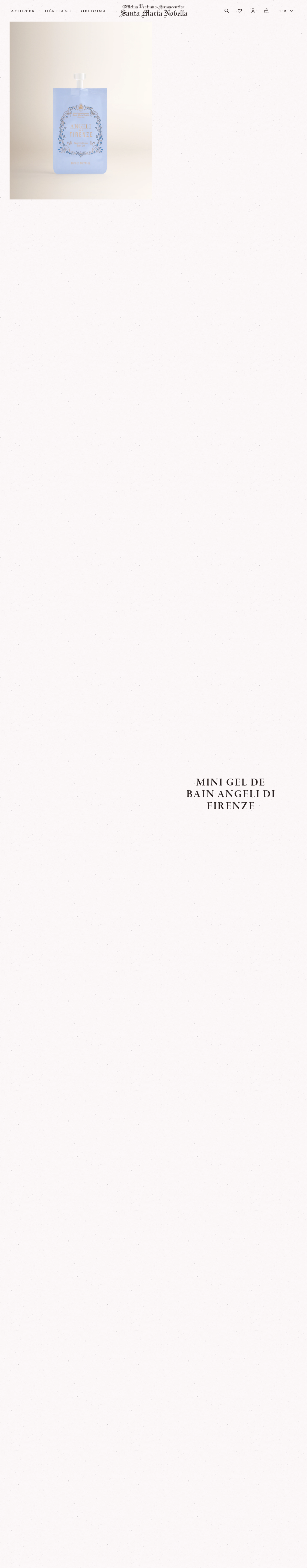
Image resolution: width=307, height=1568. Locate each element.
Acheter (23, 10)
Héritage (58, 10)
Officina (93, 10)
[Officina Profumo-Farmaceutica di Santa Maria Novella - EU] (153, 11)
